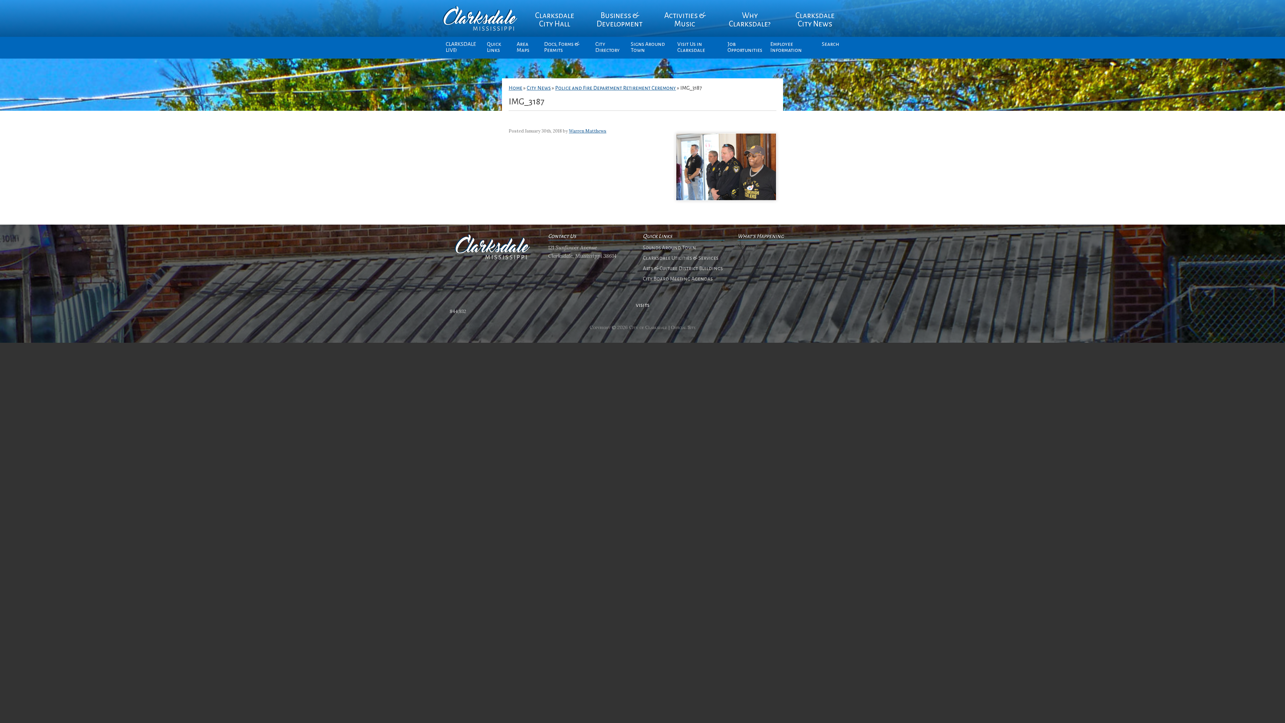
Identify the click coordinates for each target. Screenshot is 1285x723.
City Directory (607, 47)
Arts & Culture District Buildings (683, 268)
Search (830, 44)
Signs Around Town (648, 47)
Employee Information (786, 47)
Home (515, 88)
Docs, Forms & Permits (561, 47)
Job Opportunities (744, 47)
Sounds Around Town (669, 247)
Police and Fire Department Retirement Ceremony (615, 88)
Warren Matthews (587, 131)
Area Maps (523, 47)
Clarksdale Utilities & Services (680, 258)
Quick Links (494, 47)
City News (539, 88)
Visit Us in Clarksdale (691, 47)
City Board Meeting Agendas (678, 279)
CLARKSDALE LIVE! (461, 47)
